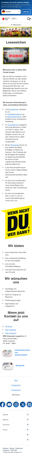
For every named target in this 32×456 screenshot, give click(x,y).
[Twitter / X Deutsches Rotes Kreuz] (23, 404)
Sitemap (12, 448)
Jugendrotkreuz (12, 125)
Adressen (5, 448)
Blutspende (15, 145)
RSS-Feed (14, 450)
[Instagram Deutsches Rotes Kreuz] (16, 404)
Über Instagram (10, 333)
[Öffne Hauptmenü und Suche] (29, 19)
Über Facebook (10, 330)
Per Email (8, 326)
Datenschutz (19, 448)
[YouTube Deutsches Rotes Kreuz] (9, 404)
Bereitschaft (14, 109)
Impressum (6, 450)
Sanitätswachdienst (14, 114)
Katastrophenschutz (14, 116)
